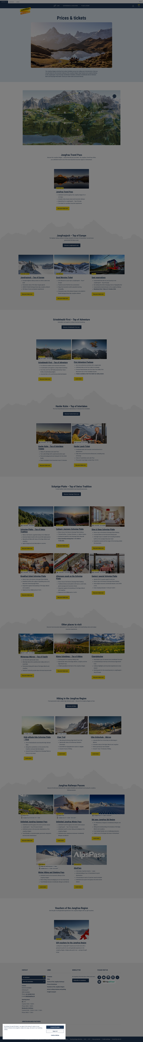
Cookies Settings (55, 1035)
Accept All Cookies (55, 1027)
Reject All (55, 1031)
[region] (34, 1031)
